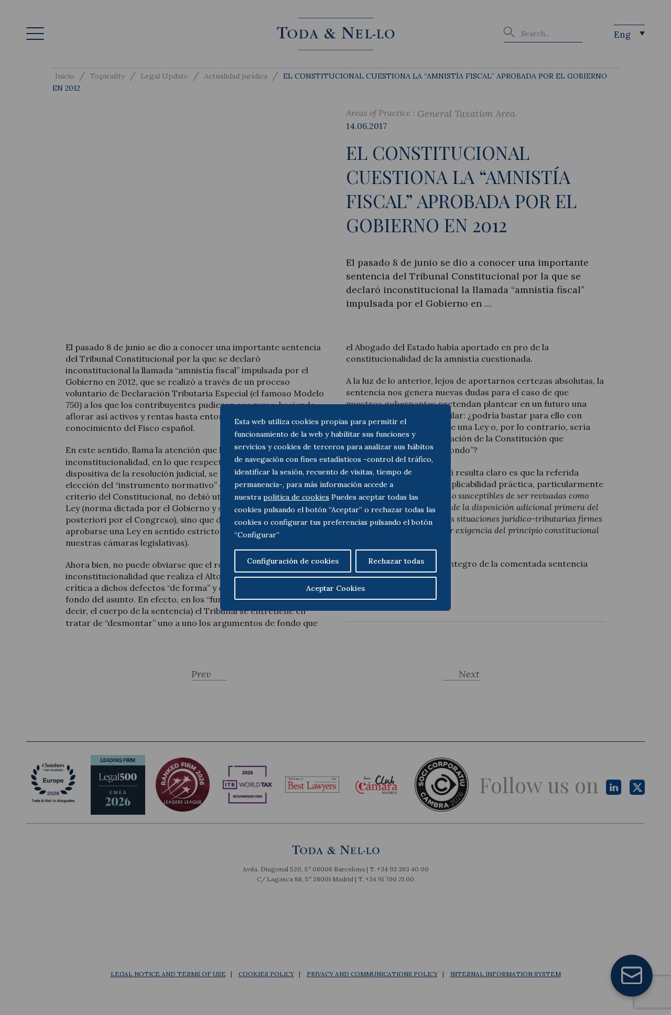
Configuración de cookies (293, 561)
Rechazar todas (396, 561)
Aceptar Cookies (335, 588)
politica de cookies (296, 497)
